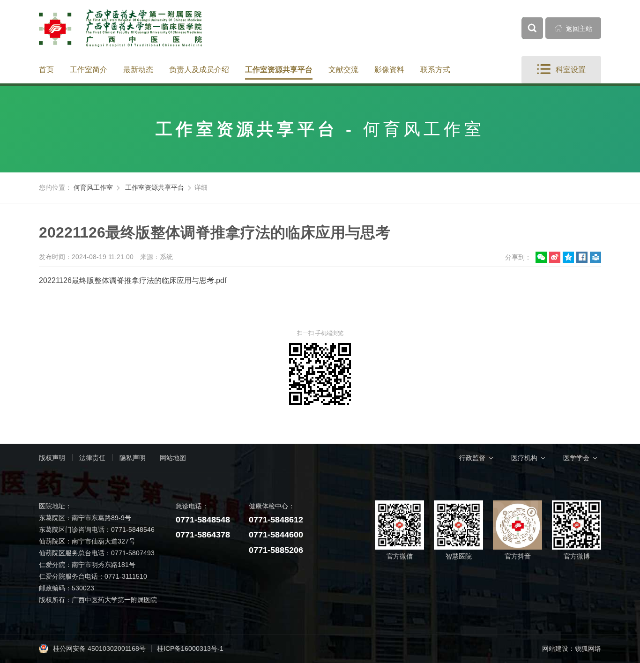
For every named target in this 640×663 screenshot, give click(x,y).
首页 (46, 70)
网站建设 (555, 648)
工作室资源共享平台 (279, 70)
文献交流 (343, 70)
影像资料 (389, 70)
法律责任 (92, 458)
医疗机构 (524, 458)
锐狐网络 (588, 648)
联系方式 (435, 70)
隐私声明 (132, 458)
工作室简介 (88, 70)
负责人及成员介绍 (199, 70)
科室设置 (561, 69)
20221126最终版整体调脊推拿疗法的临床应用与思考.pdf (132, 280)
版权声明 (52, 458)
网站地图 (173, 458)
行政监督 (472, 458)
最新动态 (138, 70)
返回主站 (573, 28)
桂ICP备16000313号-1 (190, 648)
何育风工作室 (93, 187)
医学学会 (576, 458)
